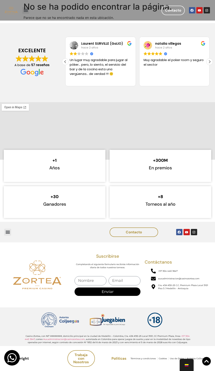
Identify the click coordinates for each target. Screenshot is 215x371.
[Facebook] (192, 10)
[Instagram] (207, 10)
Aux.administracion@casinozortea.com (64, 339)
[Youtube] (199, 10)
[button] (25, 10)
